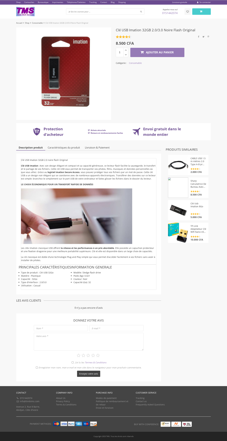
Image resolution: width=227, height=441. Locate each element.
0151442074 (170, 13)
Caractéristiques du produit (64, 147)
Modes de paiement (106, 398)
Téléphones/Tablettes (76, 2)
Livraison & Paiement (97, 147)
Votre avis (42, 336)
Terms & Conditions (66, 404)
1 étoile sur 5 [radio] (78, 355)
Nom (39, 328)
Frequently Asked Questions (150, 404)
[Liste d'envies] (188, 11)
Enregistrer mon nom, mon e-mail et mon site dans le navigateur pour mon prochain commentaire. (90, 367)
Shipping (122, 2)
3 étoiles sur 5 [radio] (88, 355)
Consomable (37, 23)
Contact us (141, 401)
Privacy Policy (63, 401)
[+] (125, 50)
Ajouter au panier (159, 52)
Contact (103, 2)
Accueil (19, 23)
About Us (60, 398)
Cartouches (29, 2)
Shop (18, 2)
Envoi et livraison (105, 407)
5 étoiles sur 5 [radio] (98, 355)
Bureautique (43, 2)
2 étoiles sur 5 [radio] (83, 355)
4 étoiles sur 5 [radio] (93, 355)
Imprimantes (57, 2)
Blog (113, 2)
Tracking (93, 2)
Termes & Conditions (95, 362)
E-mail (96, 328)
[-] (125, 54)
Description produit (31, 147)
